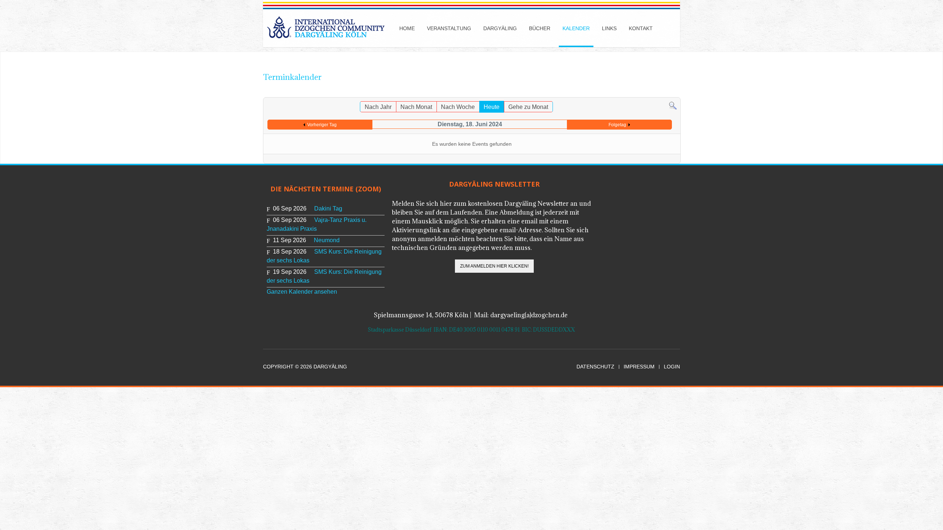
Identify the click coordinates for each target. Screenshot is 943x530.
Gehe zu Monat (528, 107)
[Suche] (673, 105)
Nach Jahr (378, 107)
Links (609, 28)
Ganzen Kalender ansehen (302, 292)
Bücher (539, 28)
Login (672, 367)
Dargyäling (500, 28)
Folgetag (617, 124)
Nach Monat (416, 107)
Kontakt (641, 28)
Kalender (576, 28)
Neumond (327, 240)
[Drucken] (668, 94)
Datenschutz (595, 367)
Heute (491, 107)
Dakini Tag (328, 208)
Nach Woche (458, 107)
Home (407, 28)
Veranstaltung (449, 28)
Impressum (639, 367)
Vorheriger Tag (322, 124)
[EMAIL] (675, 94)
